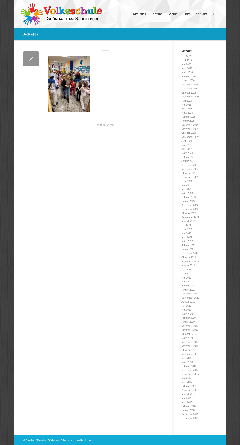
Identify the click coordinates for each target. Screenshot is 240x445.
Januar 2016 (188, 410)
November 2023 (189, 169)
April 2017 (186, 382)
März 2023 (187, 193)
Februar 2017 (188, 386)
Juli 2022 (186, 225)
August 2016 (188, 394)
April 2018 (186, 358)
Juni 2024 (186, 140)
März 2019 (187, 337)
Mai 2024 (186, 145)
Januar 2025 (188, 120)
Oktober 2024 (188, 132)
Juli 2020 (186, 305)
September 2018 (190, 354)
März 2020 (187, 313)
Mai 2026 (186, 64)
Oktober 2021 (188, 257)
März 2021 (187, 281)
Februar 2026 (188, 76)
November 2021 (189, 253)
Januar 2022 (188, 249)
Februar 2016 (188, 406)
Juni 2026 (186, 60)
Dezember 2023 (189, 165)
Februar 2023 (188, 197)
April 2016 (186, 402)
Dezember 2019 (189, 325)
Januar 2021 (188, 289)
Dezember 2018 (189, 342)
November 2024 (189, 128)
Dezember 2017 (189, 370)
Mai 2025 (186, 104)
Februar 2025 (188, 116)
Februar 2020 (188, 317)
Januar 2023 (188, 201)
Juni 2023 (186, 181)
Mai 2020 (186, 309)
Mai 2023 (186, 185)
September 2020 (190, 297)
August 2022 (188, 221)
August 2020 (188, 301)
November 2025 (189, 88)
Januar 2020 (188, 321)
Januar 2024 (188, 161)
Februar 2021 (188, 285)
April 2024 (186, 149)
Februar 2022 (188, 245)
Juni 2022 (186, 229)
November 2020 (189, 293)
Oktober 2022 (188, 213)
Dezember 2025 (189, 84)
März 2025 (187, 112)
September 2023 (190, 177)
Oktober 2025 (188, 92)
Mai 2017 (186, 378)
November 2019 (189, 329)
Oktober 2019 (188, 334)
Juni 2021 (186, 273)
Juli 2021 (186, 269)
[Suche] (213, 14)
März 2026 (187, 72)
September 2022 (190, 217)
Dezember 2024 (189, 124)
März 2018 (187, 362)
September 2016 (190, 390)
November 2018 (189, 346)
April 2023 (186, 189)
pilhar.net (88, 440)
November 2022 (189, 209)
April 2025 (186, 108)
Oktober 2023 (188, 173)
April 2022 (186, 237)
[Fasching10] (31, 58)
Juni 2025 (186, 100)
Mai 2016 (186, 398)
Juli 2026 (186, 56)
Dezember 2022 (189, 205)
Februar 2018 (188, 366)
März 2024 (187, 152)
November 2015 (189, 418)
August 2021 (188, 265)
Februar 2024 (188, 157)
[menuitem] (139, 14)
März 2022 (187, 241)
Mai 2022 (186, 233)
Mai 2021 (186, 277)
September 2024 (190, 137)
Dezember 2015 (189, 414)
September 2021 (190, 261)
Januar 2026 (188, 80)
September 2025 (190, 96)
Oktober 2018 (188, 350)
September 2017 (190, 374)
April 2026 (186, 68)
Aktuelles (30, 34)
